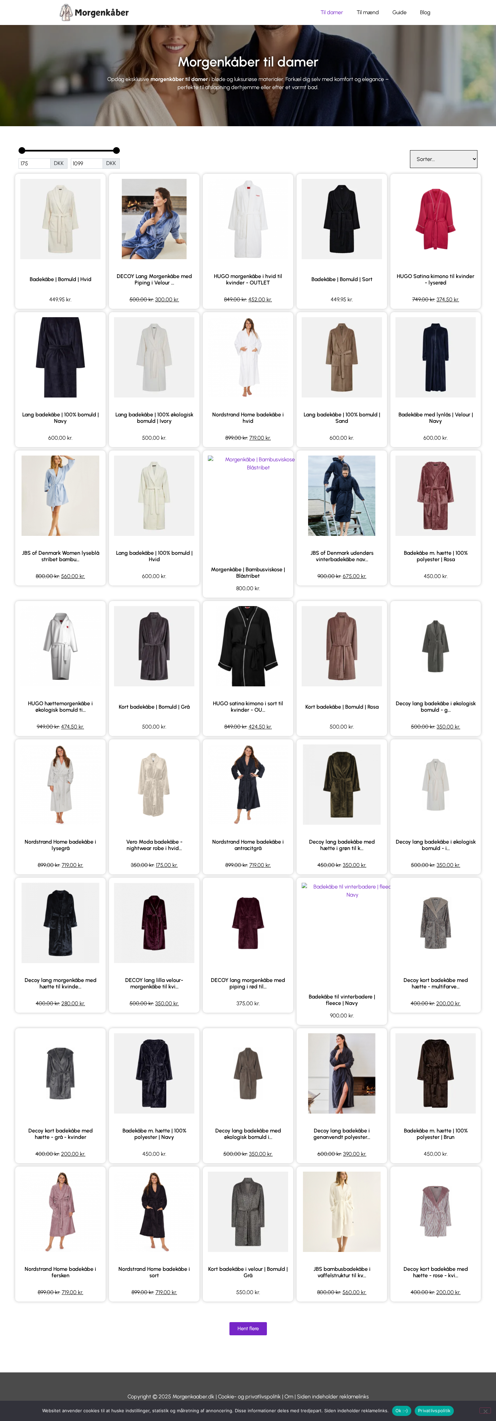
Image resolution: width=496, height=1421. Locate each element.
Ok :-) (401, 1410)
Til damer (332, 12)
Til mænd (368, 12)
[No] (485, 1411)
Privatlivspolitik (434, 1410)
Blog (425, 12)
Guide (399, 12)
